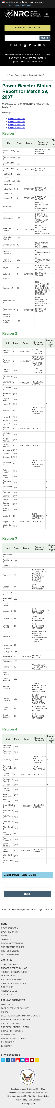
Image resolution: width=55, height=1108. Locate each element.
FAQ (6, 54)
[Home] (24, 13)
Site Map (32, 1096)
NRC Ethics (7, 987)
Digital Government (12, 943)
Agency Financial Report (15, 972)
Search (44, 38)
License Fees (8, 976)
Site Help (46, 54)
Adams (4, 936)
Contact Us (15, 58)
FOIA (42, 1089)
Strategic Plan (9, 964)
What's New (34, 54)
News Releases (9, 928)
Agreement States (19, 54)
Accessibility (43, 1096)
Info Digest (7, 1004)
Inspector (16, 1096)
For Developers (10, 954)
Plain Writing (8, 1035)
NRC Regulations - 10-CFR (15, 1027)
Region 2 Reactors (16, 121)
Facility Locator (34, 62)
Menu (47, 14)
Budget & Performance (14, 968)
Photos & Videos (10, 951)
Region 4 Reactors (16, 127)
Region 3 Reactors (16, 124)
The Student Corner (12, 947)
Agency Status (9, 991)
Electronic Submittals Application (20, 1016)
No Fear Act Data (40, 1092)
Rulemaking (7, 1042)
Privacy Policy (21, 1100)
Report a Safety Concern (27, 27)
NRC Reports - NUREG (12, 1023)
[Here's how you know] (27, 4)
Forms (4, 1012)
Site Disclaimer (35, 1100)
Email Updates (29, 58)
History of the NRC (12, 979)
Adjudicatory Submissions (15, 1019)
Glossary (6, 1046)
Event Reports (9, 932)
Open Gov (6, 939)
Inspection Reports (12, 1031)
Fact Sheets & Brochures (15, 1008)
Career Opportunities (13, 983)
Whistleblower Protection (20, 1092)
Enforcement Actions (13, 1038)
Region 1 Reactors (16, 118)
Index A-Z (42, 58)
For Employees (28, 1103)
